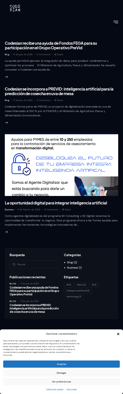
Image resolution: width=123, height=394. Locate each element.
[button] (118, 334)
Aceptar (61, 364)
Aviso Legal (72, 389)
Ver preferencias (61, 381)
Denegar (61, 373)
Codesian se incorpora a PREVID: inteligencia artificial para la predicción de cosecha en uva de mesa (59, 91)
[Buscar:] (34, 264)
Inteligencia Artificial (78, 290)
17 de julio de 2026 (23, 54)
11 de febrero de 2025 (29, 209)
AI (68, 284)
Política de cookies (54, 389)
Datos (81, 284)
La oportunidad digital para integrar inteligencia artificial (56, 202)
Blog (7, 54)
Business (9, 209)
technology (73, 296)
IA (94, 284)
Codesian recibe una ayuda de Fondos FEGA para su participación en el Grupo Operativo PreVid (51, 45)
